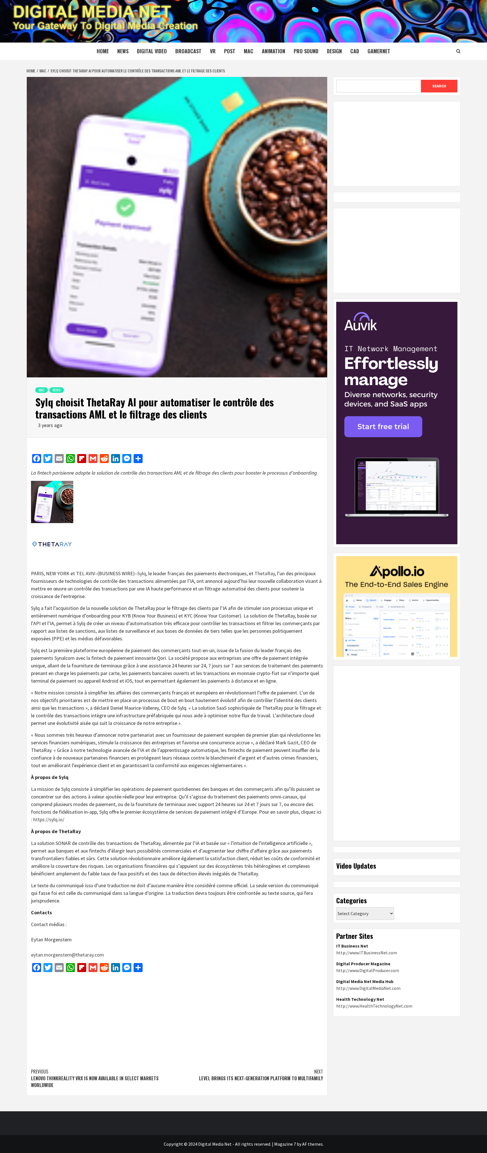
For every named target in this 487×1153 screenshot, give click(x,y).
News (123, 51)
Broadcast (188, 51)
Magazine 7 (285, 1144)
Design (334, 51)
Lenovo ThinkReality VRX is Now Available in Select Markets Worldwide (95, 1078)
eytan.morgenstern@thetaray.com (67, 954)
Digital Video (152, 51)
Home (103, 51)
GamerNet (379, 51)
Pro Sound (306, 51)
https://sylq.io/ (48, 819)
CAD (354, 51)
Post (229, 51)
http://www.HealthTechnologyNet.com (374, 1006)
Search (439, 85)
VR (213, 51)
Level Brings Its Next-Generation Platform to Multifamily (261, 1075)
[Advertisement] (177, 1017)
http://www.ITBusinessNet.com (366, 952)
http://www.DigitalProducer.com (367, 970)
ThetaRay (264, 573)
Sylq (141, 573)
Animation (273, 51)
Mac (248, 51)
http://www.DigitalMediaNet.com (368, 988)
